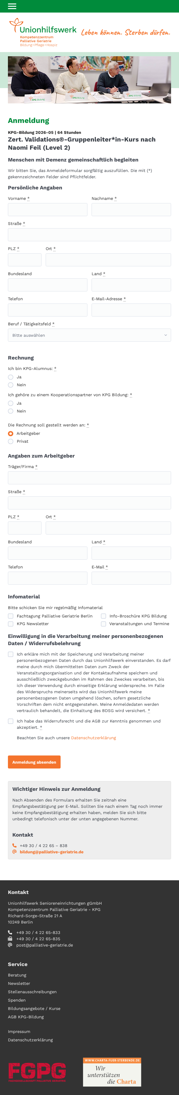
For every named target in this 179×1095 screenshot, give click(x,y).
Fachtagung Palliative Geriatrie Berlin (54, 615)
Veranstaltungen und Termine (138, 623)
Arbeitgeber (27, 433)
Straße (16, 223)
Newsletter (19, 983)
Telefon (15, 298)
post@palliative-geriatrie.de (44, 945)
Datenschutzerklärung (93, 737)
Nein (20, 384)
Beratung (17, 975)
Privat (21, 441)
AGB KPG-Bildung (26, 1016)
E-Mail (100, 566)
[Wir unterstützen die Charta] (112, 1072)
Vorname (19, 198)
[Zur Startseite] (43, 32)
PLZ (13, 248)
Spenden (17, 1000)
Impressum (19, 1031)
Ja (18, 376)
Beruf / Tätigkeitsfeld (31, 323)
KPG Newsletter (32, 623)
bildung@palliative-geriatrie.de (51, 851)
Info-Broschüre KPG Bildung (137, 615)
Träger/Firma (23, 466)
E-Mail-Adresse (109, 298)
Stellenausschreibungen (32, 991)
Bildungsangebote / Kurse (34, 1008)
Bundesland (20, 273)
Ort (51, 248)
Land (98, 273)
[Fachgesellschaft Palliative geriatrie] (37, 1072)
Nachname (104, 198)
